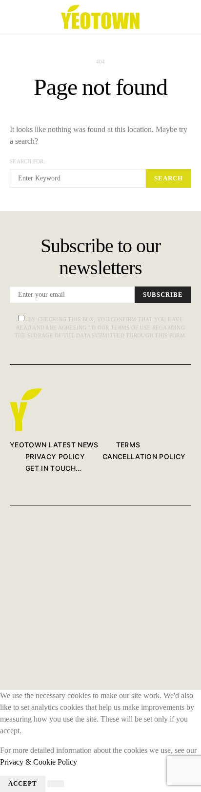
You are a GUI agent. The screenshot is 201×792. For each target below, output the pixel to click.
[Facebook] (13, 539)
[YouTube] (13, 598)
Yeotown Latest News (54, 444)
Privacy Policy (55, 456)
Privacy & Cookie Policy (38, 762)
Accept (22, 783)
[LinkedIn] (13, 617)
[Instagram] (13, 578)
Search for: (27, 161)
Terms (128, 444)
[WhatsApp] (13, 656)
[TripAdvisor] (13, 637)
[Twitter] (13, 558)
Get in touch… (53, 468)
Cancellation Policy (144, 456)
